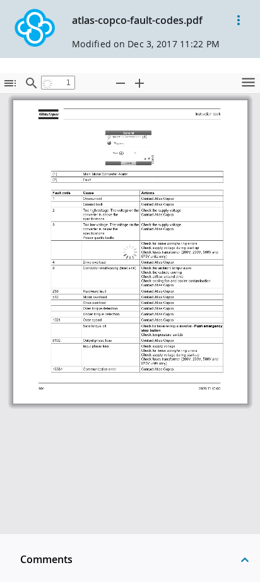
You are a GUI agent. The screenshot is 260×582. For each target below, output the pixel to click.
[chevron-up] (245, 559)
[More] (238, 20)
